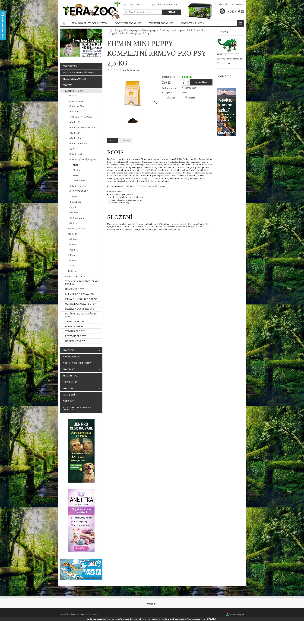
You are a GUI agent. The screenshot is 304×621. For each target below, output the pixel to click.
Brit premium (77, 217)
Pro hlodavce (71, 356)
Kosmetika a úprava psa (80, 293)
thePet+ (74, 212)
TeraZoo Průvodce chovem (89, 23)
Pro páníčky (70, 66)
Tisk (173, 97)
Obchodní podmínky (128, 23)
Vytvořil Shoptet (236, 614)
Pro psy (67, 85)
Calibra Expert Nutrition (82, 127)
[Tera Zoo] (92, 10)
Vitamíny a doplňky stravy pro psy (82, 283)
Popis (112, 140)
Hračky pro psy (74, 289)
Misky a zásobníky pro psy (81, 298)
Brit (72, 265)
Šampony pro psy (75, 321)
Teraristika (70, 381)
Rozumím (211, 619)
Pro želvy (69, 400)
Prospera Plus (77, 106)
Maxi (75, 175)
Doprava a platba (192, 23)
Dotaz (192, 97)
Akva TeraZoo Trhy (74, 78)
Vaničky (72, 95)
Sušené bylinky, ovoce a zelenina (77, 408)
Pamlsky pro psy (75, 276)
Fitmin (73, 244)
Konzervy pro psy (76, 228)
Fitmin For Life (78, 185)
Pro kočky (69, 350)
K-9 (72, 148)
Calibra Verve (77, 122)
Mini (75, 164)
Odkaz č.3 (152, 604)
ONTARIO (75, 111)
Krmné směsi (70, 394)
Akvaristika (70, 375)
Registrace (238, 4)
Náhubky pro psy (75, 341)
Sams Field (75, 201)
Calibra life (76, 138)
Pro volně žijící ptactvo (77, 362)
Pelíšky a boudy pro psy (79, 308)
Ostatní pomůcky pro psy (80, 303)
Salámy (71, 254)
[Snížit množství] (188, 83)
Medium (77, 169)
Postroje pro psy (75, 336)
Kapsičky (72, 233)
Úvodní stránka (64, 23)
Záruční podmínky (161, 23)
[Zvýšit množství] (188, 81)
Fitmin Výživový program (83, 159)
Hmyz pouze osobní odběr (78, 72)
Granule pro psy (76, 100)
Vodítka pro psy (75, 331)
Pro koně (68, 388)
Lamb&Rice (79, 180)
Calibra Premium (78, 143)
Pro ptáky (69, 369)
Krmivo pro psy (74, 90)
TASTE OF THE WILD (81, 116)
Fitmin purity (77, 154)
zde (202, 619)
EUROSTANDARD (79, 191)
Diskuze (125, 140)
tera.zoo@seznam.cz (231, 58)
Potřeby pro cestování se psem (81, 315)
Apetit (73, 196)
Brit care (74, 223)
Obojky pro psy (74, 326)
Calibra (74, 249)
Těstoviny (73, 270)
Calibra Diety (77, 132)
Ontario (74, 239)
